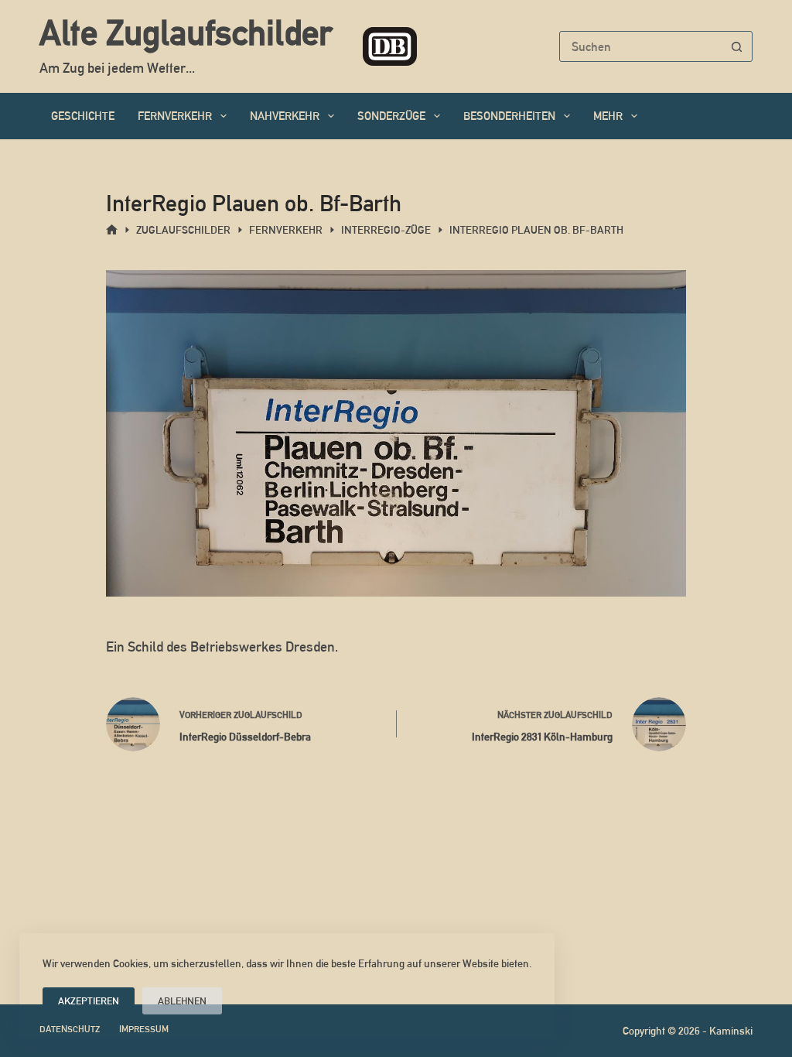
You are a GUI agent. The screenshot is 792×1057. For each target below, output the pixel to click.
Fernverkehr (175, 115)
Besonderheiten (509, 115)
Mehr (608, 115)
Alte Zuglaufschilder (185, 32)
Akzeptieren (88, 1001)
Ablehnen (182, 1001)
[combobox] (641, 46)
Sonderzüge (391, 115)
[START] (112, 230)
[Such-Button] (737, 46)
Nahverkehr (284, 115)
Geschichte (82, 115)
